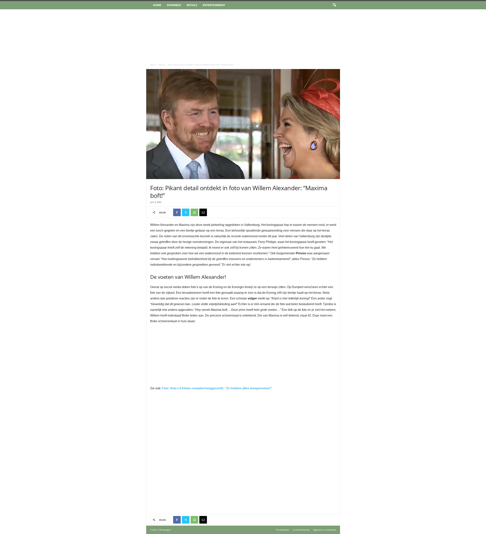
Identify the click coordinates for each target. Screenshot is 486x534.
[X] (185, 212)
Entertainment (214, 5)
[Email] (203, 212)
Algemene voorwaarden (324, 529)
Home (157, 5)
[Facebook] (177, 212)
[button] (334, 5)
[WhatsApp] (194, 212)
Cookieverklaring (301, 529)
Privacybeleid (282, 529)
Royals (192, 5)
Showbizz (174, 5)
